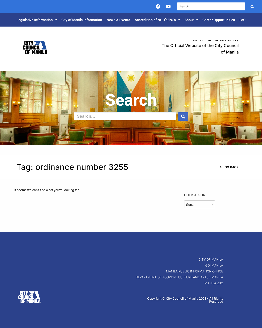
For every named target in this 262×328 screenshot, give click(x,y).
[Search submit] (252, 6)
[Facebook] (158, 6)
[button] (229, 167)
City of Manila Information (81, 20)
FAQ (242, 20)
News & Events (118, 20)
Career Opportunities (218, 20)
